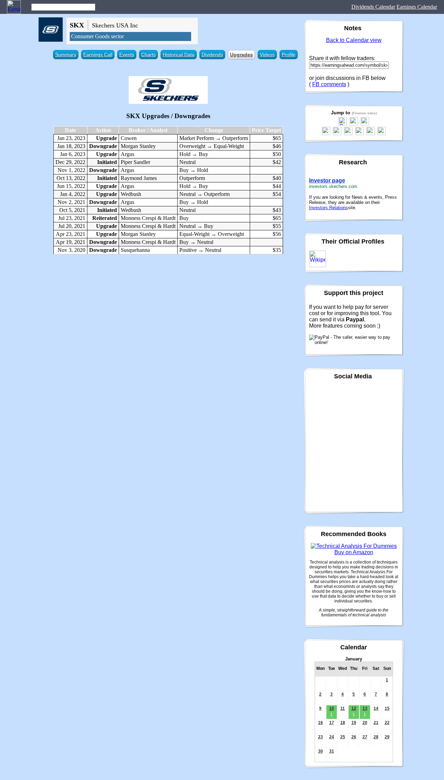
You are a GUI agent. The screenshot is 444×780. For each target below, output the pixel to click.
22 (387, 722)
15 (387, 708)
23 (320, 736)
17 (331, 722)
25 (342, 736)
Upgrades (241, 54)
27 (364, 736)
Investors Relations (328, 207)
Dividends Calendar (373, 7)
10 (331, 708)
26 (353, 736)
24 (331, 736)
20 (364, 722)
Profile (289, 54)
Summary (65, 54)
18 (342, 722)
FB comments (329, 84)
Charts (148, 54)
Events (126, 54)
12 (353, 708)
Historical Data (179, 54)
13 (364, 708)
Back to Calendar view (354, 40)
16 (320, 722)
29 (387, 736)
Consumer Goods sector (97, 36)
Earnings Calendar (416, 7)
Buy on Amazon (353, 552)
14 (376, 708)
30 (320, 751)
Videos (267, 54)
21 (376, 722)
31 (331, 751)
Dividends (212, 54)
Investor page (327, 180)
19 (353, 722)
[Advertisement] (168, 310)
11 (342, 708)
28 (376, 736)
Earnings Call (97, 54)
